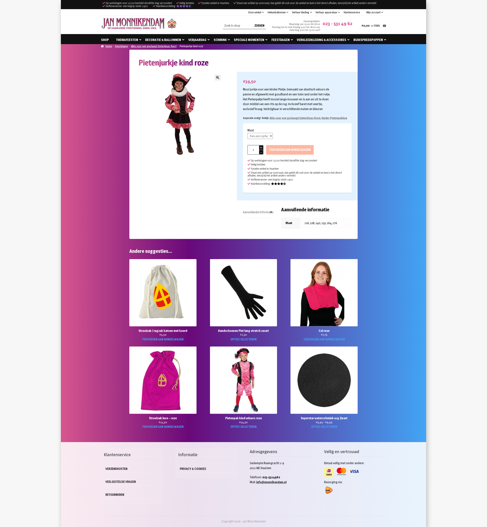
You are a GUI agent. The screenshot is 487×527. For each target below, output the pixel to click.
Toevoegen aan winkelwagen (290, 150)
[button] (218, 77)
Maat (250, 130)
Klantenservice (352, 12)
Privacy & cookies (193, 469)
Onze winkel (254, 12)
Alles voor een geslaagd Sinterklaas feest (154, 46)
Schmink (220, 40)
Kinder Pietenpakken (334, 118)
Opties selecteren (243, 339)
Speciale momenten (249, 40)
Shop (105, 40)
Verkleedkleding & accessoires (321, 40)
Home (108, 46)
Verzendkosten (116, 469)
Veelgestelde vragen (120, 482)
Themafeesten (127, 40)
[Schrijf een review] (183, 6)
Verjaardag (197, 40)
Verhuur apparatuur (326, 12)
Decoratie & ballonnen (163, 40)
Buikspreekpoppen (368, 40)
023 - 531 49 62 (337, 23)
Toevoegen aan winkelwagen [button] (163, 339)
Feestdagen (280, 40)
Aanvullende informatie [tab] (258, 212)
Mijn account (373, 12)
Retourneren (114, 495)
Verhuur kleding (300, 12)
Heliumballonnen (276, 12)
